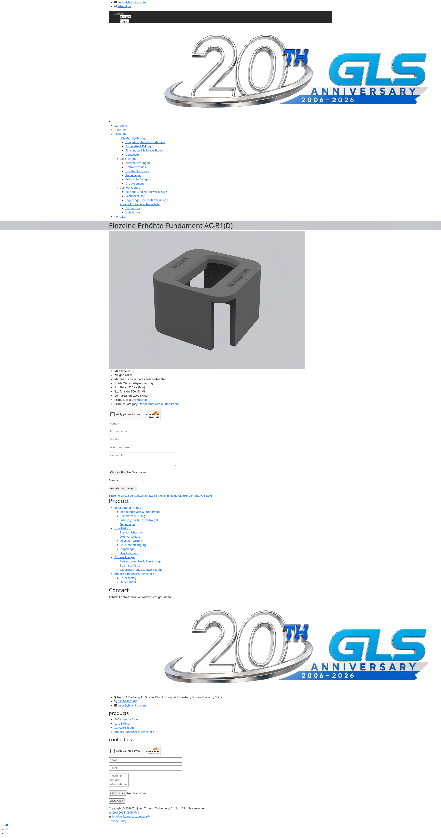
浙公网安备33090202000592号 (130, 817)
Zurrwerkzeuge (130, 188)
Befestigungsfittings (133, 138)
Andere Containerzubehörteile (140, 204)
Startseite (120, 126)
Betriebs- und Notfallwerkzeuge (146, 192)
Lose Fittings (128, 159)
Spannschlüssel (135, 196)
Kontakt (119, 216)
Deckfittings (139, 400)
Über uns (120, 130)
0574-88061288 (127, 701)
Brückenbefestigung (138, 179)
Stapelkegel (133, 175)
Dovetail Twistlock (137, 171)
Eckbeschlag (133, 208)
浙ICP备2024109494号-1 (124, 812)
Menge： (115, 480)
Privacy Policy (117, 821)
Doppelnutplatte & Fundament (145, 142)
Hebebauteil (133, 212)
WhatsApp (124, 6)
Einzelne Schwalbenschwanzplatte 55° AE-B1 (138, 495)
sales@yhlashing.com (132, 2)
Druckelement (134, 183)
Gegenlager (133, 154)
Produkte (120, 134)
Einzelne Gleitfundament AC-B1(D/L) (190, 495)
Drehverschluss (135, 167)
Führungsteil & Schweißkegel (144, 150)
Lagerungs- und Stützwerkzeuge (146, 200)
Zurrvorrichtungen (137, 163)
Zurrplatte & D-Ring (138, 146)
